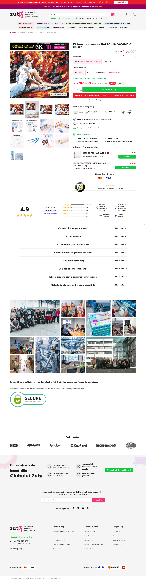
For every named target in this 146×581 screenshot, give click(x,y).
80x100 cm (109, 61)
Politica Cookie (89, 549)
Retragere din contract (60, 549)
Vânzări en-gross (119, 540)
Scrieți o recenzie (50, 213)
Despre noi (116, 531)
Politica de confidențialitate (93, 544)
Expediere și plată (90, 536)
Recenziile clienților (119, 536)
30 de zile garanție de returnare (63, 531)
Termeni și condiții (90, 531)
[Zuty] (16, 531)
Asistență (56, 536)
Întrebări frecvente (59, 540)
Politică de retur (89, 540)
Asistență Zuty (118, 544)
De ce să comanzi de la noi (61, 544)
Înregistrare (98, 500)
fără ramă (79, 72)
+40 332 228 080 (20, 541)
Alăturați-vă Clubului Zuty (118, 470)
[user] (126, 14)
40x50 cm (87, 61)
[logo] (24, 14)
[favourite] (130, 14)
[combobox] (80, 14)
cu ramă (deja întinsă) (104, 72)
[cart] (134, 14)
